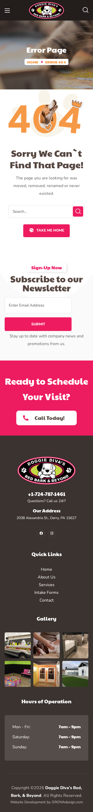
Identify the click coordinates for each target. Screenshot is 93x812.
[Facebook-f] (41, 533)
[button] (85, 10)
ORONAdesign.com (67, 802)
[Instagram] (52, 533)
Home (32, 61)
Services (47, 585)
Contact (47, 600)
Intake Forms (46, 592)
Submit (38, 324)
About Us (47, 577)
